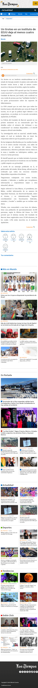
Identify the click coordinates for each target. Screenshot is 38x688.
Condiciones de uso (6, 685)
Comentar (29, 73)
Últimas (13, 14)
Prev (0, 14)
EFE (2, 67)
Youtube (30, 672)
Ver (3, 18)
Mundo (20, 14)
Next (37, 14)
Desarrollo (9, 18)
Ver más (3, 272)
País (26, 14)
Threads (34, 672)
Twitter (22, 672)
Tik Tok (32, 672)
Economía (33, 14)
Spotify (37, 672)
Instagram (27, 672)
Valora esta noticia (7, 231)
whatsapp (25, 672)
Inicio (4, 14)
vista (2, 378)
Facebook (20, 672)
